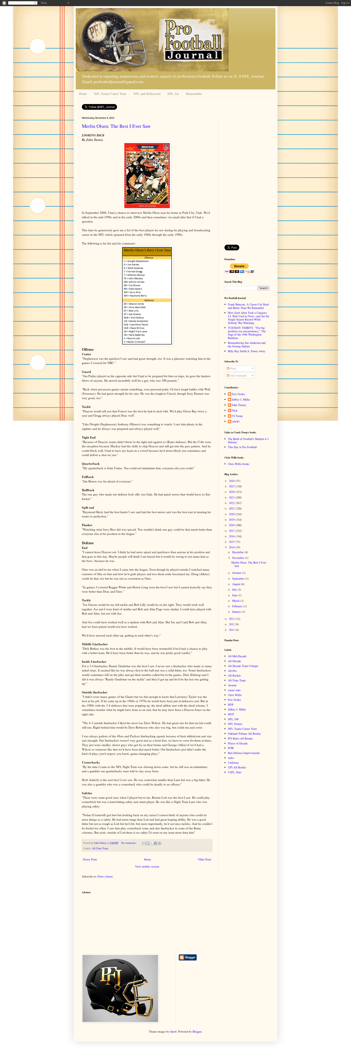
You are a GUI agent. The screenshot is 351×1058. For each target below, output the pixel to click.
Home (83, 93)
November (238, 558)
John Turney (239, 405)
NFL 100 (233, 719)
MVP (231, 714)
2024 (232, 492)
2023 (232, 497)
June (235, 595)
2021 (232, 508)
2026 (232, 481)
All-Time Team (100, 848)
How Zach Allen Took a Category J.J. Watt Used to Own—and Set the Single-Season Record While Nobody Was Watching (248, 318)
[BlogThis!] (148, 843)
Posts (232, 368)
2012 (232, 624)
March (236, 601)
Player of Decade (238, 743)
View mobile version (147, 866)
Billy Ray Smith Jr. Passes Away (246, 351)
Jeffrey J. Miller (241, 399)
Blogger (197, 1031)
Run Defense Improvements (244, 753)
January (237, 612)
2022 (232, 503)
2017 (232, 531)
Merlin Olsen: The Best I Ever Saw (116, 126)
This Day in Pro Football (242, 447)
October (237, 573)
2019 (232, 519)
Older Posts (204, 859)
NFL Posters (235, 724)
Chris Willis (235, 695)
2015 (232, 542)
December (238, 552)
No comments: (129, 843)
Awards (232, 685)
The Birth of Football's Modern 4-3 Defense (248, 440)
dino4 (173, 1031)
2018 (232, 525)
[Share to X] (152, 843)
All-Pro (232, 671)
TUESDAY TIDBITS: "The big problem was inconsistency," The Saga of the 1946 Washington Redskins (247, 333)
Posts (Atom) (105, 876)
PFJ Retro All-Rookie (240, 738)
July (235, 589)
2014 (232, 547)
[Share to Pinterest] (159, 843)
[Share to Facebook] (156, 843)
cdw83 (235, 421)
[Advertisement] (246, 178)
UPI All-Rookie (237, 767)
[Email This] (144, 843)
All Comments (238, 375)
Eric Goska (238, 394)
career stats (234, 690)
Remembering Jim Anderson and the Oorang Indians (246, 344)
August (236, 584)
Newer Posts (90, 859)
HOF (231, 704)
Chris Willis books (238, 464)
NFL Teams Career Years (110, 93)
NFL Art (173, 93)
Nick (234, 410)
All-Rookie (234, 675)
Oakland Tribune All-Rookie (244, 733)
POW (231, 748)
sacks (231, 758)
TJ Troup (237, 416)
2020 (232, 514)
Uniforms (233, 763)
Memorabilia (194, 93)
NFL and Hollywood (146, 93)
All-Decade (234, 661)
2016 (232, 536)
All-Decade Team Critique (243, 666)
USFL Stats (234, 772)
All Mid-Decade (237, 656)
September (238, 578)
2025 (232, 486)
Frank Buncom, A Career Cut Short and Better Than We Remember (248, 306)
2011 (232, 630)
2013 (232, 619)
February (237, 606)
